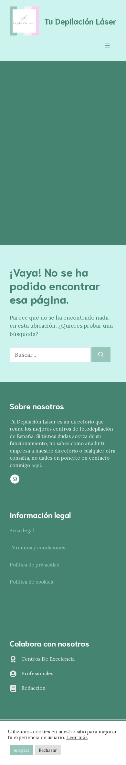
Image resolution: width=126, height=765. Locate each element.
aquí (36, 465)
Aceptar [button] (21, 750)
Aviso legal (22, 530)
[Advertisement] (63, 127)
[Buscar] (100, 354)
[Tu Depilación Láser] (24, 20)
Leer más (77, 737)
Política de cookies (31, 582)
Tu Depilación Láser (80, 20)
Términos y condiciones (37, 548)
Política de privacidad (34, 565)
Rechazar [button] (48, 750)
